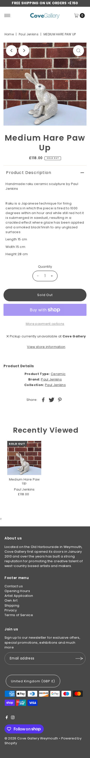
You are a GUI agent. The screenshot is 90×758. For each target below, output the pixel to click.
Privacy (10, 610)
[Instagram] (12, 718)
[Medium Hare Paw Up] (24, 458)
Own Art (11, 600)
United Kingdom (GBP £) (33, 681)
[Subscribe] (79, 658)
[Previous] (11, 50)
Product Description (28, 172)
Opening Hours (17, 591)
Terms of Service (18, 615)
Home (9, 34)
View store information (46, 347)
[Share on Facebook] (43, 399)
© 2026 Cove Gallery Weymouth (31, 738)
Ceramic (58, 374)
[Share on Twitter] (51, 399)
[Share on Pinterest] (60, 399)
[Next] (23, 50)
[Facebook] (7, 718)
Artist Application (18, 596)
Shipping (12, 605)
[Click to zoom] (78, 50)
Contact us (13, 586)
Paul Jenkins (28, 34)
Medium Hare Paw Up (24, 481)
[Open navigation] (7, 15)
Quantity (45, 266)
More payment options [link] (45, 324)
